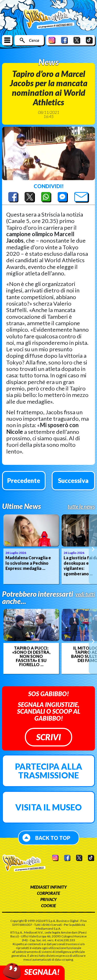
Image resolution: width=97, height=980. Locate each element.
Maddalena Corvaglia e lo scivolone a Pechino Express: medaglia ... (28, 563)
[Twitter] (76, 40)
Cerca (34, 40)
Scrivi (48, 737)
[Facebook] (64, 40)
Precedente (23, 480)
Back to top (52, 838)
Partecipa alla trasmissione (48, 770)
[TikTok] (89, 40)
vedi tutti (85, 594)
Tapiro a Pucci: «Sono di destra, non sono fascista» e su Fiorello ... (31, 656)
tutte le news (81, 506)
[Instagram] (52, 40)
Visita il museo (48, 807)
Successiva (73, 480)
